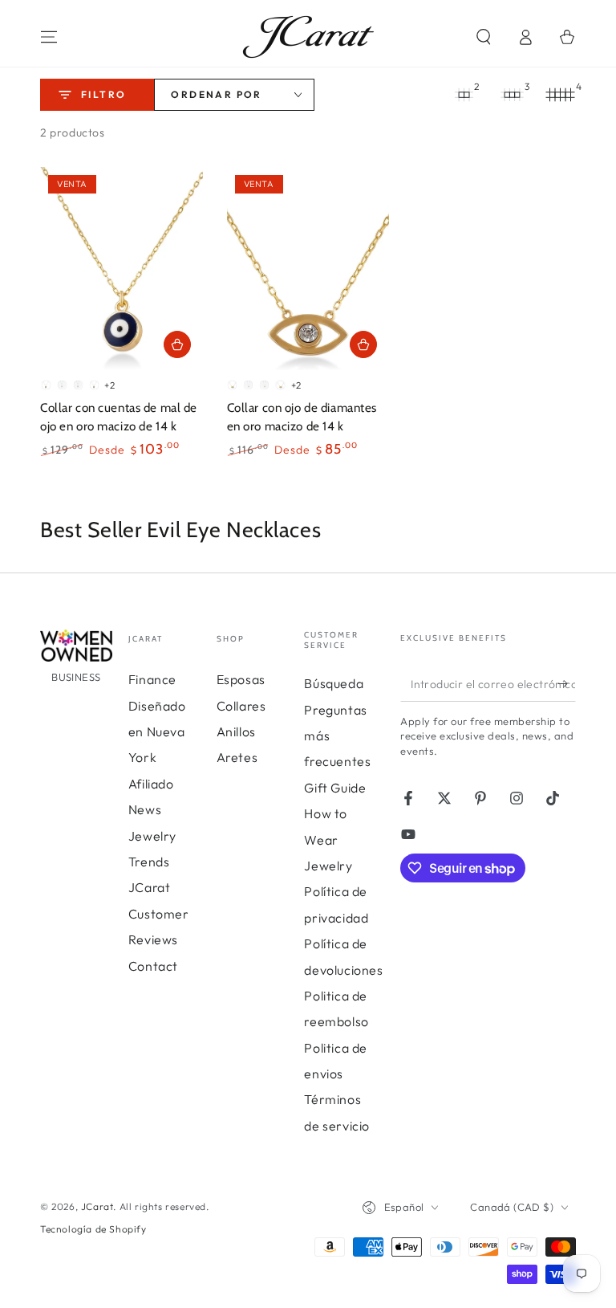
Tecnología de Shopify (93, 1229)
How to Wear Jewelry (328, 839)
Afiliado (151, 784)
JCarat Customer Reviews (158, 913)
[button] (484, 37)
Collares (241, 706)
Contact (153, 966)
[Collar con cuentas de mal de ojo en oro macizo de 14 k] (121, 268)
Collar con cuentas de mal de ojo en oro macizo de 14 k (118, 416)
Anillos (236, 731)
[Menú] (49, 37)
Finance (152, 679)
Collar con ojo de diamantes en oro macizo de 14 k (302, 416)
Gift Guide (335, 788)
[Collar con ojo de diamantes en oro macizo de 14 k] (308, 268)
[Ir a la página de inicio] (308, 37)
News (144, 809)
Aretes (237, 757)
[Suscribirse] (566, 683)
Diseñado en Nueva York (157, 732)
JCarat (97, 1206)
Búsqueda (333, 683)
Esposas (241, 679)
